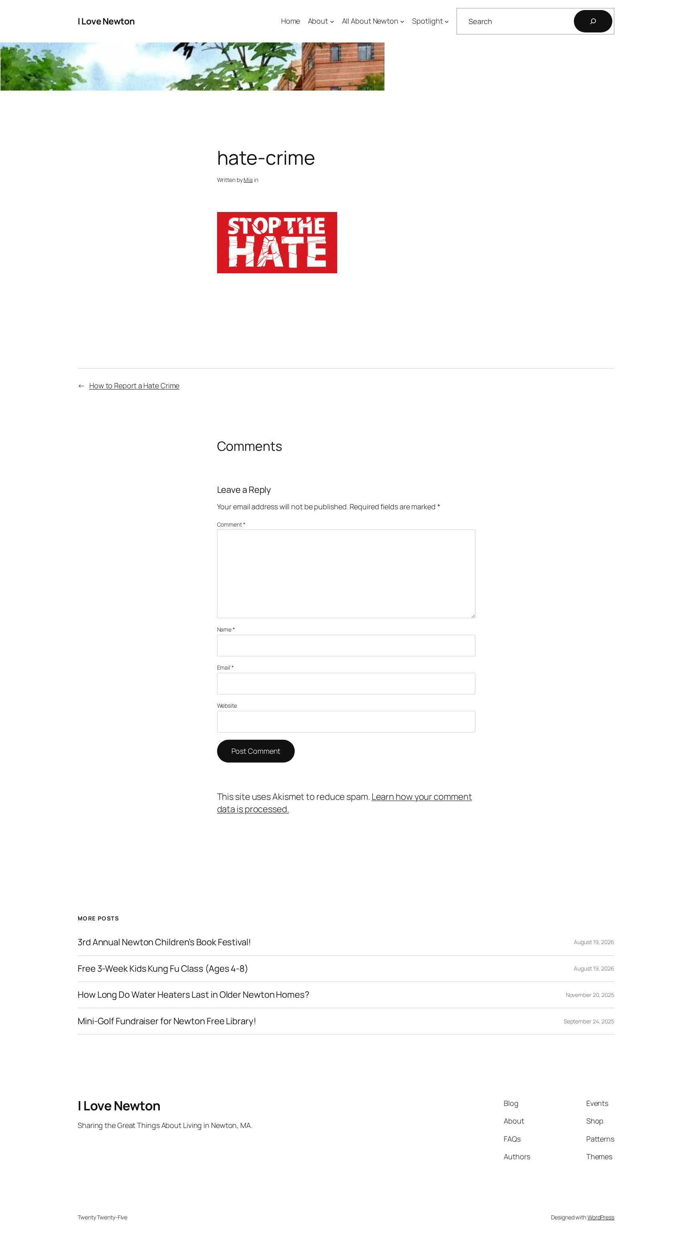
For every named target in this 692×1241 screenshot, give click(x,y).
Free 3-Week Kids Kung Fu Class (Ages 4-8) (163, 969)
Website (227, 705)
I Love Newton (106, 21)
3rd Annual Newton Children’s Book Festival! (164, 942)
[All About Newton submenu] (402, 21)
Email (225, 667)
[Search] (593, 21)
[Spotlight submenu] (447, 21)
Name (226, 629)
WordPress (600, 1217)
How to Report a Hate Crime (134, 385)
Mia (248, 180)
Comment (231, 524)
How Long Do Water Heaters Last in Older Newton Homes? (194, 995)
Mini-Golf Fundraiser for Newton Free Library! (167, 1021)
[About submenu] (332, 21)
